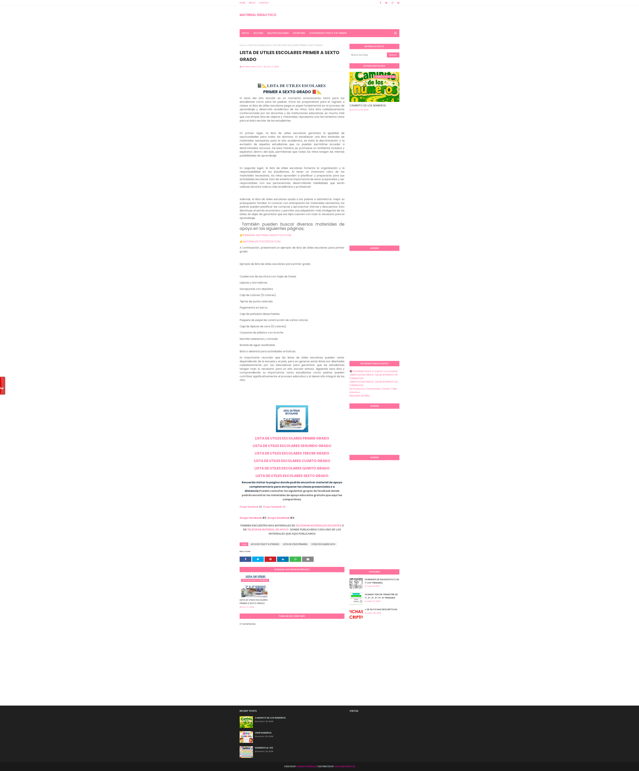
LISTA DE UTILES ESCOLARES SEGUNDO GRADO (292, 445)
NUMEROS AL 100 (264, 747)
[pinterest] (397, 3)
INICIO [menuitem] (245, 33)
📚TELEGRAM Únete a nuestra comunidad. (373, 371)
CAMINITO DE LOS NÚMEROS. (367, 105)
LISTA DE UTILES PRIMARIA (295, 544)
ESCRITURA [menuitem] (299, 33)
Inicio (242, 45)
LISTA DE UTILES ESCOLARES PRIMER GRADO (292, 438)
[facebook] (380, 3)
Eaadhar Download (306, 766)
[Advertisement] (362, 189)
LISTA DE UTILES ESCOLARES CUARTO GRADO (292, 460)
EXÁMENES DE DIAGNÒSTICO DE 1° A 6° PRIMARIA (382, 581)
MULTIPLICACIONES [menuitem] (278, 33)
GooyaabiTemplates (344, 766)
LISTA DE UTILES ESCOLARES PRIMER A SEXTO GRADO (254, 601)
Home (242, 2)
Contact (264, 2)
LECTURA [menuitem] (258, 33)
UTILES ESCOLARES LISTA (259, 45)
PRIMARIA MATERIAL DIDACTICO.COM (267, 235)
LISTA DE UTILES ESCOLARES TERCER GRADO (292, 453)
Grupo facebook (249, 506)
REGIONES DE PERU (359, 395)
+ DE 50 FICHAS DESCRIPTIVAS (381, 609)
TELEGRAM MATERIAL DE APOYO (268, 529)
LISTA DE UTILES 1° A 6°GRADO (265, 544)
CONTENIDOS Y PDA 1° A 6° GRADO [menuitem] (328, 33)
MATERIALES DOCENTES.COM (261, 241)
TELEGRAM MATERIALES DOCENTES (318, 525)
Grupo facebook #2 (274, 506)
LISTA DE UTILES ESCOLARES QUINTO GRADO (292, 468)
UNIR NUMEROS (263, 732)
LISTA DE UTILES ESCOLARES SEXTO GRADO (292, 475)
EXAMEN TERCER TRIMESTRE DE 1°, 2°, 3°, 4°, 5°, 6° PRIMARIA (381, 596)
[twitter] (386, 3)
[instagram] (392, 3)
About (252, 2)
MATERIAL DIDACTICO (258, 14)
